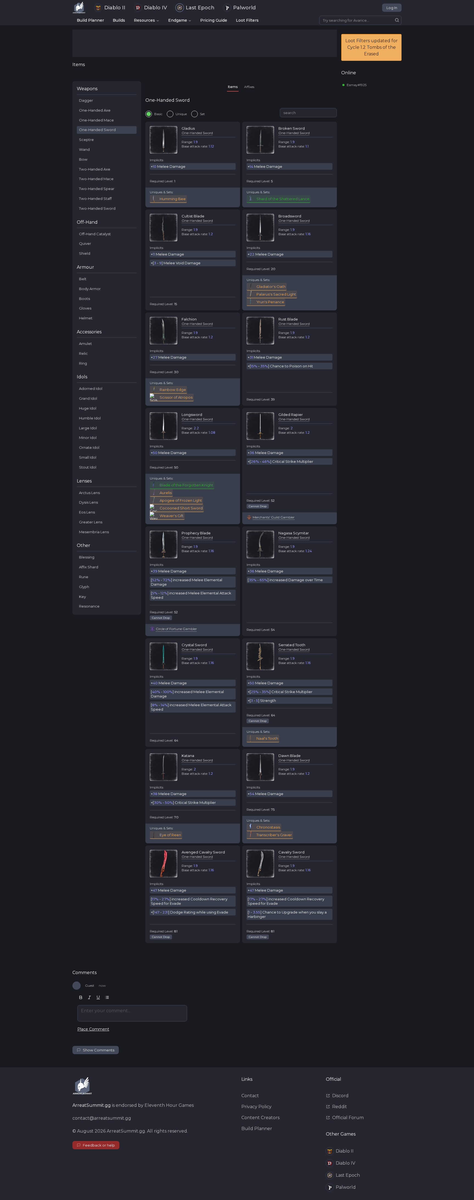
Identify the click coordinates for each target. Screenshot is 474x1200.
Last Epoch (200, 8)
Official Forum (348, 1117)
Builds (119, 20)
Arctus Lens (89, 492)
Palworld (244, 8)
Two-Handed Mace (96, 179)
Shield (84, 253)
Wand (84, 149)
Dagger (86, 100)
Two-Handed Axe (94, 169)
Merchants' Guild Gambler (274, 517)
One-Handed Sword (97, 129)
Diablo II (114, 8)
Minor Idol (88, 437)
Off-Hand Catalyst (95, 234)
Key (82, 596)
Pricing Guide (213, 20)
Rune (83, 577)
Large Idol (88, 428)
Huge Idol (87, 408)
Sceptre (86, 139)
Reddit (339, 1106)
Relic (83, 353)
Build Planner (90, 20)
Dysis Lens (88, 502)
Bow (83, 159)
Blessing (86, 557)
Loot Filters (247, 20)
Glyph (84, 587)
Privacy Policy (256, 1106)
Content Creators (260, 1117)
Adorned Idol (90, 388)
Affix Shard (88, 567)
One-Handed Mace (96, 120)
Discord (340, 1095)
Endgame (177, 20)
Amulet (85, 343)
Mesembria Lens (94, 532)
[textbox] (132, 1013)
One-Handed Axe (95, 110)
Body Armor (90, 288)
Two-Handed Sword (97, 208)
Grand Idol (88, 398)
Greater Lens (90, 522)
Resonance (89, 606)
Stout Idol (87, 467)
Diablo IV (155, 8)
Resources (144, 20)
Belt (82, 279)
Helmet (85, 318)
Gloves (85, 308)
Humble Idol (90, 418)
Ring (83, 363)
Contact (250, 1095)
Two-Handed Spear (96, 188)
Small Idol (87, 457)
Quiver (85, 243)
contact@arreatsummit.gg (101, 1118)
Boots (84, 298)
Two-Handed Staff (95, 198)
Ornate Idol (89, 447)
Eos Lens (87, 512)
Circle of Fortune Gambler (176, 629)
